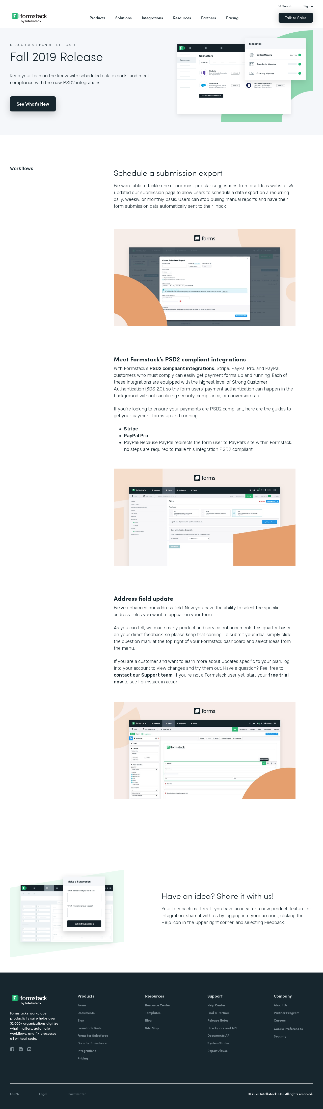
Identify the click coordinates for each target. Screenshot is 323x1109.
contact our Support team (143, 675)
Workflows (21, 168)
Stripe (131, 429)
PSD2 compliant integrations (182, 368)
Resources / (24, 45)
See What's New (33, 104)
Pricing (232, 17)
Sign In (308, 6)
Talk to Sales (296, 17)
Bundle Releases (58, 45)
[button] (97, 17)
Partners (208, 17)
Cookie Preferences (288, 1028)
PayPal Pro (136, 435)
